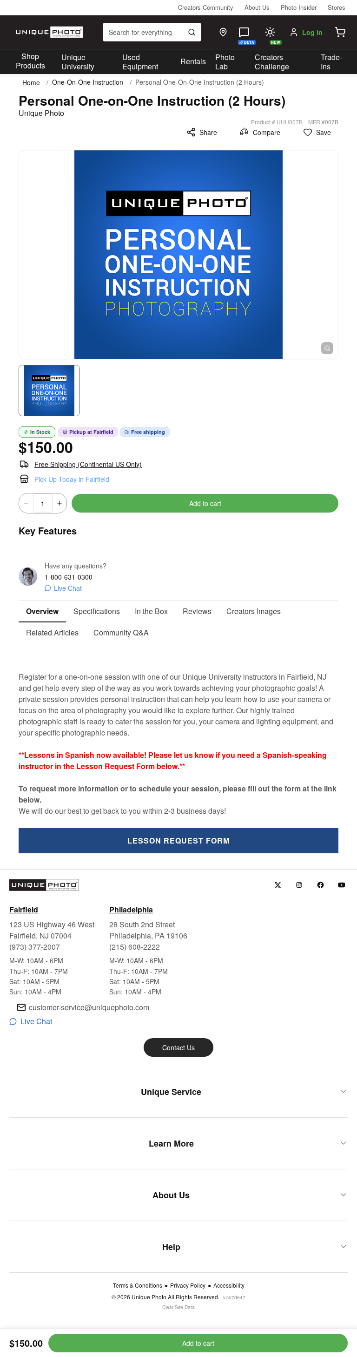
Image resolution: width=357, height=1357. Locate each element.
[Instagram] (299, 885)
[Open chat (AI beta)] (244, 32)
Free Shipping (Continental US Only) (88, 464)
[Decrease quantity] (26, 503)
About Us (257, 7)
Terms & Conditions (137, 1285)
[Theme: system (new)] (270, 32)
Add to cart (205, 503)
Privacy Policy (187, 1285)
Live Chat (68, 588)
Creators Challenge (272, 62)
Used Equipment (140, 62)
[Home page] (48, 32)
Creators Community (205, 7)
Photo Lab (225, 62)
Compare (266, 132)
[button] (340, 32)
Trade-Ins (331, 62)
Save (323, 132)
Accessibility (229, 1285)
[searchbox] (152, 32)
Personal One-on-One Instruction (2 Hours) (199, 82)
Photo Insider (299, 7)
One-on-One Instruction (87, 82)
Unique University (77, 62)
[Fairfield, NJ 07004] (223, 32)
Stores (336, 7)
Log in (312, 32)
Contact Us (178, 1047)
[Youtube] (342, 885)
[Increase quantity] (59, 503)
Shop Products (30, 61)
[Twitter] (278, 885)
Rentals (193, 61)
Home (31, 82)
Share (208, 132)
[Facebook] (320, 885)
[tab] (42, 611)
